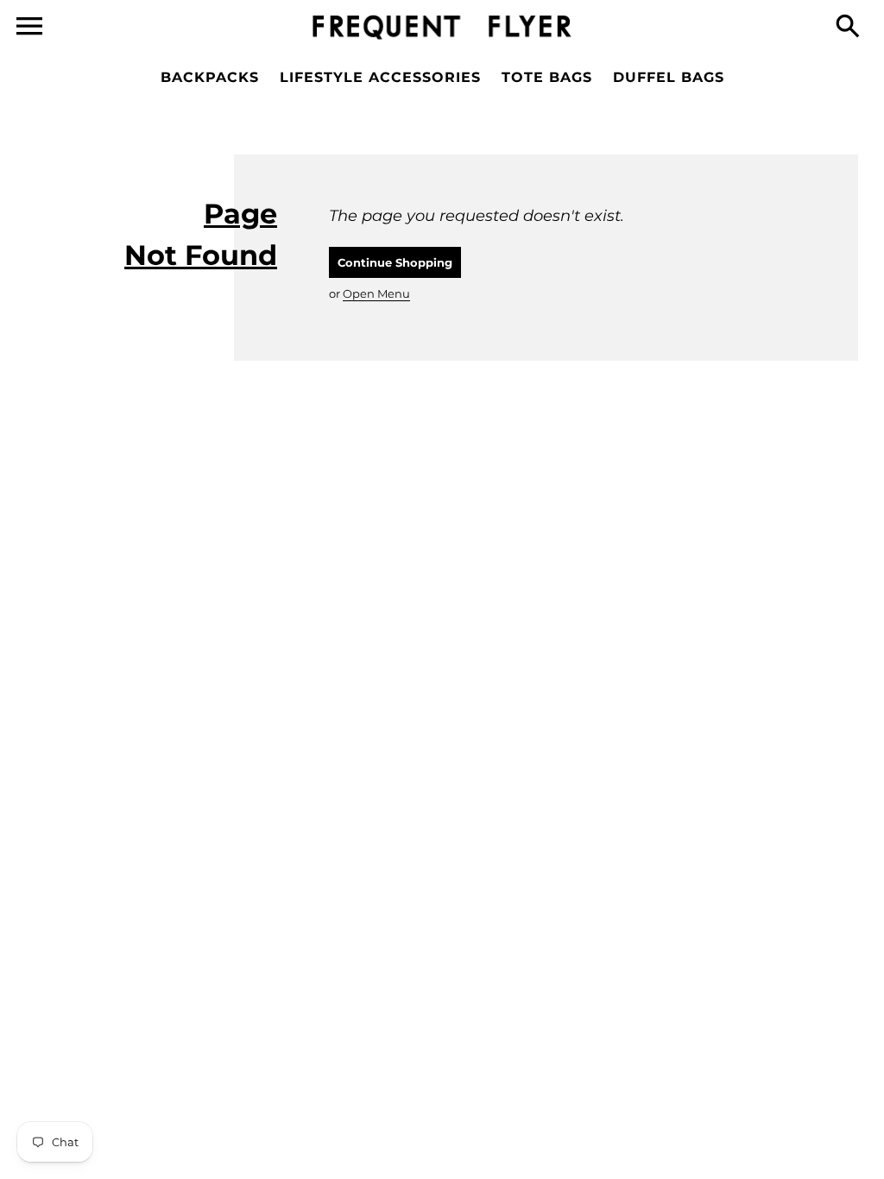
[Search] (851, 28)
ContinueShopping (395, 262)
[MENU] (29, 26)
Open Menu (376, 293)
